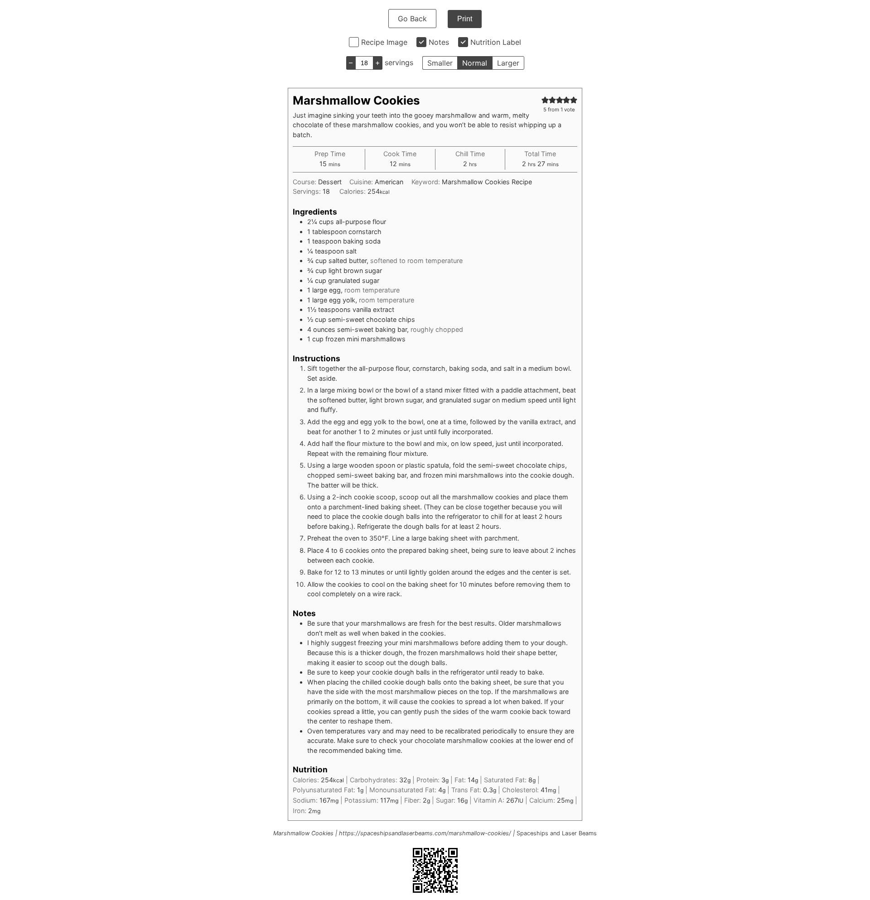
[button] (545, 100)
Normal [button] (474, 62)
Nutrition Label (495, 42)
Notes (439, 42)
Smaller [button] (440, 62)
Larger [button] (508, 62)
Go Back (412, 18)
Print (464, 19)
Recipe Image (384, 42)
